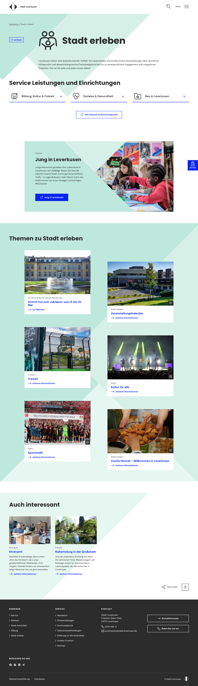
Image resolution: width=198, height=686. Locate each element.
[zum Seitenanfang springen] (185, 587)
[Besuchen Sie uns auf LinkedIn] (19, 664)
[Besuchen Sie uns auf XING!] (23, 664)
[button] (16, 39)
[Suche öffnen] (168, 7)
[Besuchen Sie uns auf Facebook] (10, 664)
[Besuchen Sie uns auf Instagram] (15, 664)
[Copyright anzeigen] (170, 209)
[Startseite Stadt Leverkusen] (186, 679)
